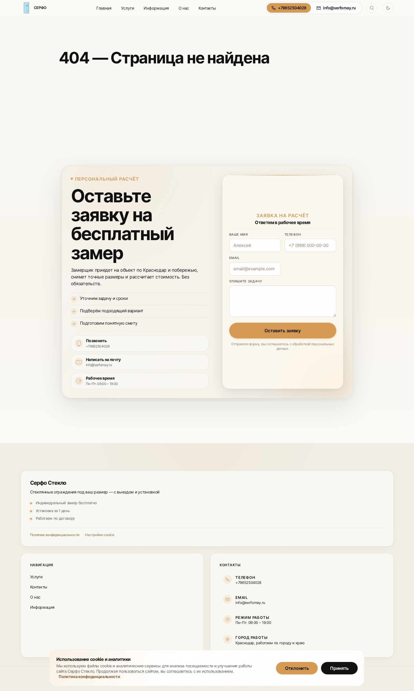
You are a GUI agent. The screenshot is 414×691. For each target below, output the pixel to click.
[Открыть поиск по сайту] (371, 8)
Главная (104, 8)
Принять (339, 668)
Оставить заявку (282, 330)
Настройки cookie (99, 535)
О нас (184, 8)
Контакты (207, 8)
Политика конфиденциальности (54, 535)
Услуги (127, 8)
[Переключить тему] (388, 8)
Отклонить (297, 668)
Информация (156, 8)
